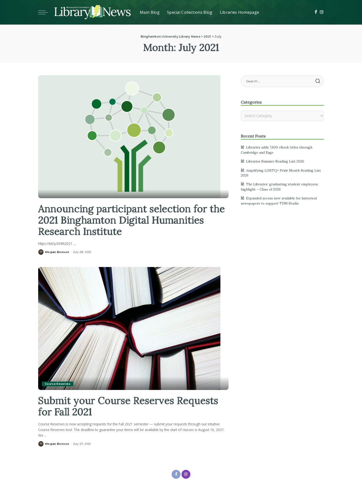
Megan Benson (57, 252)
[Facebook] (316, 12)
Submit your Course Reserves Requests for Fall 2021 (128, 406)
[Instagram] (322, 12)
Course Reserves (57, 384)
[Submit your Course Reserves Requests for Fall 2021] (129, 328)
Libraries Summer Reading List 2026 (275, 161)
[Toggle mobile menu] (45, 12)
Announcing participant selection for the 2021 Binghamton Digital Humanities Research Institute (131, 220)
